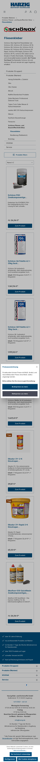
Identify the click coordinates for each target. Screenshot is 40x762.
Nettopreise (20, 394)
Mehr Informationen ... (20, 750)
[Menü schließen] (36, 366)
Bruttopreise (20, 387)
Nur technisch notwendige (20, 754)
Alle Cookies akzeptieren (27, 759)
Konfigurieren (10, 759)
